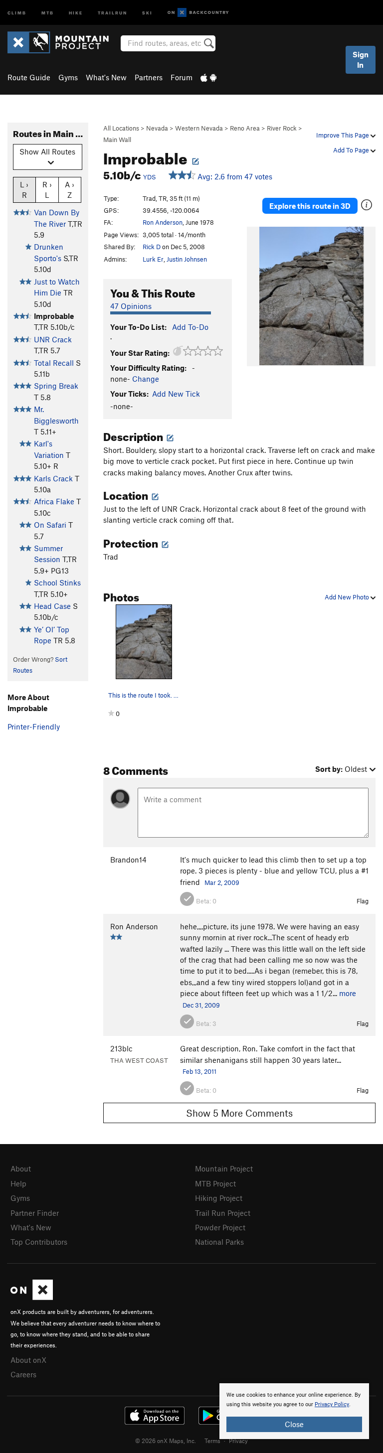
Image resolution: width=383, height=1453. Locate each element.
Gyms (68, 77)
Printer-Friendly (33, 726)
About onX (28, 1359)
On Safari (50, 524)
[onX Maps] (31, 1297)
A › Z (69, 189)
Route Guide (28, 77)
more (347, 993)
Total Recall (54, 362)
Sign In (361, 59)
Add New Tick (176, 393)
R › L (47, 189)
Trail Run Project (222, 1212)
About (20, 1168)
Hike (76, 12)
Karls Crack (53, 478)
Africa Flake (54, 501)
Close (294, 1424)
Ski (147, 12)
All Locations (121, 128)
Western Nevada (199, 128)
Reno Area (245, 128)
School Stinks (57, 582)
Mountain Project (224, 1168)
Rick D (152, 247)
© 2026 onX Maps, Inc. (165, 1440)
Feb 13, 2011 (199, 1071)
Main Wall (117, 140)
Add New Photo (348, 597)
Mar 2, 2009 (221, 882)
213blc (121, 1048)
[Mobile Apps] (208, 77)
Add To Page (352, 150)
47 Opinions (131, 305)
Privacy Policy (332, 1404)
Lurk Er (153, 259)
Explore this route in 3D (310, 205)
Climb (16, 12)
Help (18, 1183)
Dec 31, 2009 (201, 1005)
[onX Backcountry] (198, 12)
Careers (23, 1374)
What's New (106, 77)
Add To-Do (190, 326)
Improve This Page (343, 135)
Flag (363, 901)
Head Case (52, 605)
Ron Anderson (163, 222)
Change (145, 378)
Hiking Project (218, 1197)
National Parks (219, 1241)
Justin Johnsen (187, 259)
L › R (24, 189)
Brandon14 (128, 859)
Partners (149, 77)
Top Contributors (38, 1241)
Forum (181, 77)
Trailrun (112, 12)
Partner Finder (34, 1212)
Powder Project (220, 1227)
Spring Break (56, 385)
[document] (294, 1411)
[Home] (63, 42)
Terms (212, 1440)
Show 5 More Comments (239, 1113)
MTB (47, 12)
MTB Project (215, 1183)
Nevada (157, 128)
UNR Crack (53, 339)
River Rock (282, 128)
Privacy (238, 1440)
